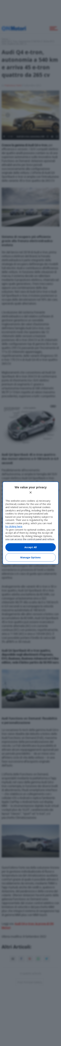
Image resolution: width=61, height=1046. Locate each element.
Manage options (30, 557)
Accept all (30, 547)
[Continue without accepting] (30, 492)
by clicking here (13, 526)
